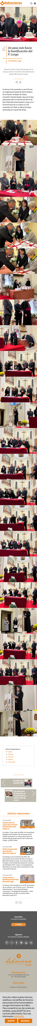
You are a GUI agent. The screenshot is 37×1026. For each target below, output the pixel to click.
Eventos (13, 61)
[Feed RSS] (31, 943)
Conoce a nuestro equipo (18, 987)
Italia (19, 61)
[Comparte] (17, 82)
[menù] (35, 3)
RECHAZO (25, 1021)
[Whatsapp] (7, 943)
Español (10, 754)
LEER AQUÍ (19, 1016)
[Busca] (31, 3)
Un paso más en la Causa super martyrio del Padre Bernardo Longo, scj (10, 826)
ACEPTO (11, 1021)
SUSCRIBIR (18, 924)
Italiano (10, 759)
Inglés (10, 752)
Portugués (11, 762)
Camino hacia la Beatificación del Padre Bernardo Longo (11, 880)
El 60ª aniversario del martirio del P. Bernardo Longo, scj (10, 851)
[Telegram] (12, 943)
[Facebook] (16, 943)
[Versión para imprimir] (20, 82)
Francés (10, 757)
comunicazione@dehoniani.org (18, 975)
